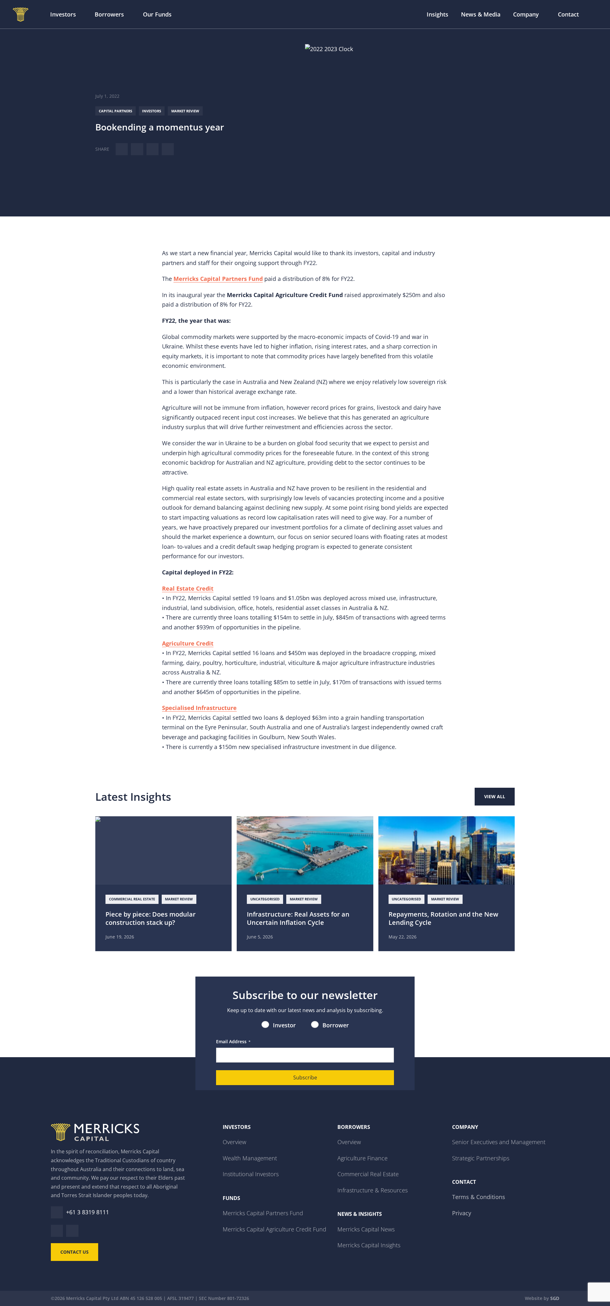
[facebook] (152, 149)
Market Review (185, 111)
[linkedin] (122, 149)
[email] (168, 149)
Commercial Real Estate (368, 1174)
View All (494, 796)
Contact (568, 14)
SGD (554, 1298)
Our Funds (157, 14)
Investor (284, 1025)
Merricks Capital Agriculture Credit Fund (274, 1229)
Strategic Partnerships (480, 1158)
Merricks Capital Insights (368, 1245)
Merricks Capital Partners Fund (263, 1213)
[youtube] (72, 1231)
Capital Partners (115, 111)
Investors (63, 14)
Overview (234, 1142)
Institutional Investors (251, 1174)
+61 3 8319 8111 (87, 1212)
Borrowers (109, 14)
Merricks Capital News (366, 1229)
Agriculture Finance (362, 1158)
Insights (437, 14)
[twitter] (137, 149)
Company (526, 14)
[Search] (594, 14)
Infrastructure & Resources (372, 1190)
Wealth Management (250, 1158)
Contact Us (74, 1252)
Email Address (233, 1041)
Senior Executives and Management (499, 1142)
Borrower (335, 1025)
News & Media (480, 14)
